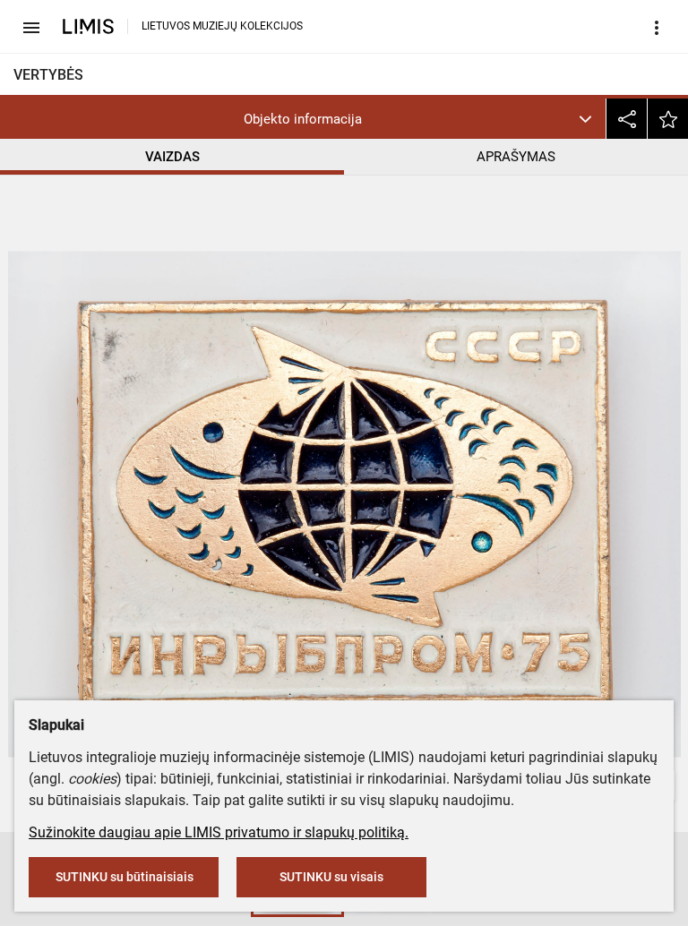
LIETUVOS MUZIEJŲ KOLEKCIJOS (222, 26)
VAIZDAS (172, 157)
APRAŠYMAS (516, 157)
